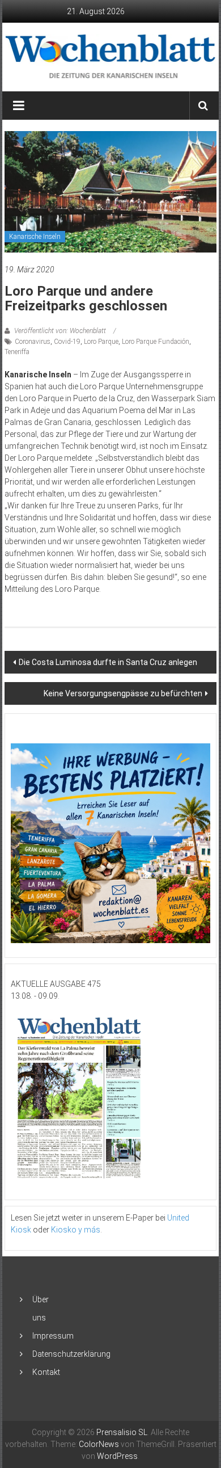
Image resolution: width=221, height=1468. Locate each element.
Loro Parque (101, 342)
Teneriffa (17, 352)
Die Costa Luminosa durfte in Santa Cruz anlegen (108, 662)
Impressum (53, 1335)
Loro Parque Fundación (155, 342)
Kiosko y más (75, 1229)
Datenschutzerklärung (71, 1353)
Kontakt (46, 1372)
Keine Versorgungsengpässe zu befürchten (123, 693)
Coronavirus (32, 342)
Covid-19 (67, 342)
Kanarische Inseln (35, 237)
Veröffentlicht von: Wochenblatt (60, 331)
